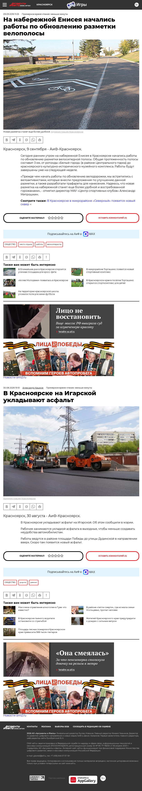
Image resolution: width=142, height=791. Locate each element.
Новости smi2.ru (14, 377)
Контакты (32, 727)
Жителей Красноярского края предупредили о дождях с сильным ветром (110, 619)
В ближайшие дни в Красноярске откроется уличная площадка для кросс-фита (42, 270)
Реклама (46, 727)
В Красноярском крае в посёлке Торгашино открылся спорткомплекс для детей (110, 281)
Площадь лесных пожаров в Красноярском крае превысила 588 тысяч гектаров (41, 630)
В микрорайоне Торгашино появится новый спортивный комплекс (110, 270)
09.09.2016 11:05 (11, 14)
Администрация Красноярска (67, 131)
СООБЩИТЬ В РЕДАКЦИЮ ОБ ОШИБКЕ (92, 727)
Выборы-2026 (62, 727)
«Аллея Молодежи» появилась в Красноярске (43, 280)
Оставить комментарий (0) (112, 218)
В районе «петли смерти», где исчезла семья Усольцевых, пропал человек (110, 608)
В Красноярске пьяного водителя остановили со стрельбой (36, 619)
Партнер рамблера (56, 778)
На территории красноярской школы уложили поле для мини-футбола (38, 292)
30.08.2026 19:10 (11, 387)
